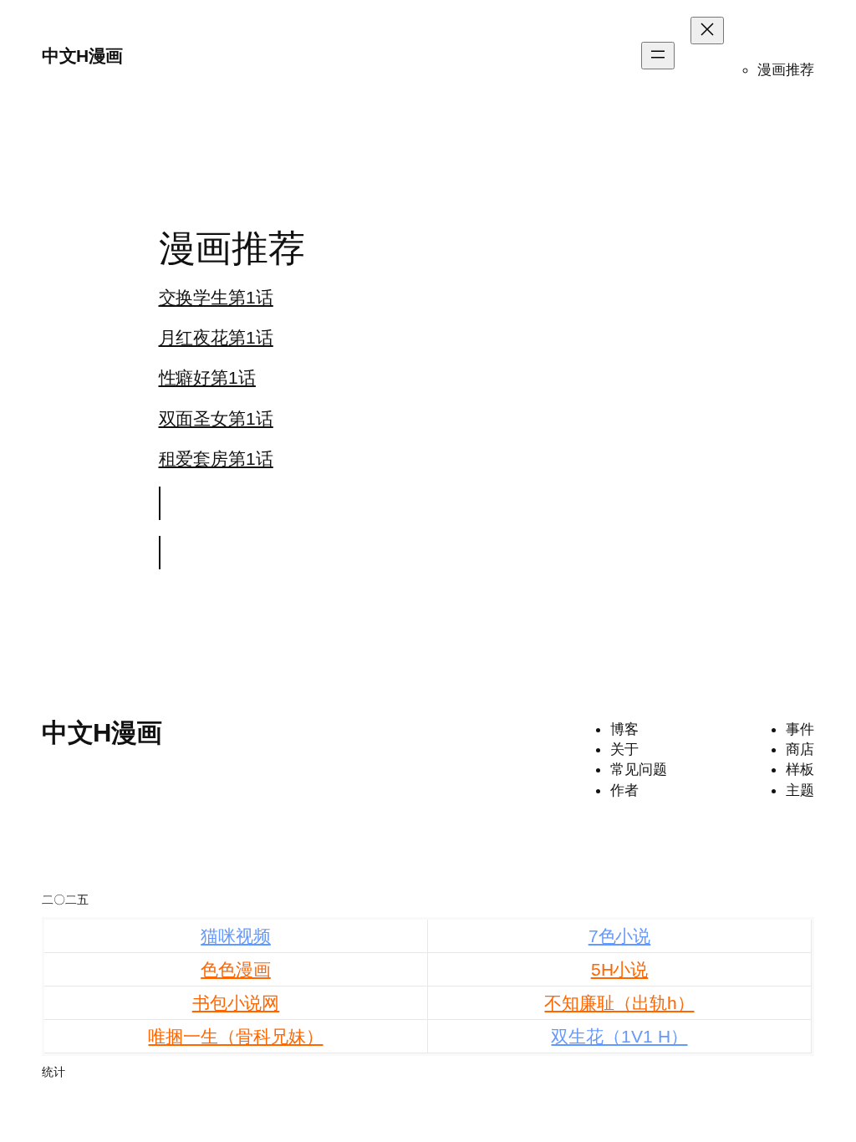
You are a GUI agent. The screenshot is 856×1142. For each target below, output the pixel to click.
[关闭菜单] (707, 30)
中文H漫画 (82, 55)
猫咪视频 (236, 936)
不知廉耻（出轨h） (619, 1002)
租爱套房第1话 (216, 458)
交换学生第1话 (216, 297)
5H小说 (620, 969)
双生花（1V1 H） (619, 1036)
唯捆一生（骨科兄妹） (235, 1036)
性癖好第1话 (207, 377)
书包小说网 (236, 1002)
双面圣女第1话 (216, 418)
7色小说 (619, 936)
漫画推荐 (785, 69)
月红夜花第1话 (216, 337)
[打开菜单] (658, 55)
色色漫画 (236, 969)
